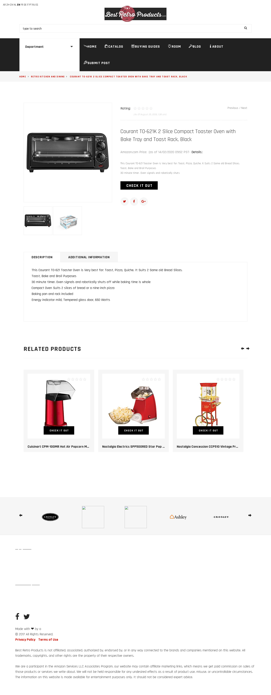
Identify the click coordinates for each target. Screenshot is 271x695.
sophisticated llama (53, 629)
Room (176, 46)
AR (4, 4)
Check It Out (139, 185)
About (217, 46)
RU (33, 4)
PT (30, 4)
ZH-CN (9, 4)
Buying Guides (147, 46)
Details (196, 152)
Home (91, 46)
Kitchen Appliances (67, 566)
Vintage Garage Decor (55, 593)
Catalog (115, 46)
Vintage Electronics (26, 575)
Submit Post (98, 63)
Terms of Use (48, 639)
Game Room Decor (81, 593)
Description (42, 257)
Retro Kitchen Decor (27, 593)
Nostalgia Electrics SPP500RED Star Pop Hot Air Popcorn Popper (150, 446)
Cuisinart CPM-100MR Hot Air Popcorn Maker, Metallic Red (70, 446)
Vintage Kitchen (24, 566)
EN (18, 4)
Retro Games (45, 566)
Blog (197, 46)
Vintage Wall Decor (73, 557)
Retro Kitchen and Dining (48, 76)
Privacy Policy (25, 639)
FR (22, 4)
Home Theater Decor (27, 602)
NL (15, 4)
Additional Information (89, 257)
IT (28, 4)
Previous (233, 108)
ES (37, 4)
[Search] (246, 28)
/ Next (243, 108)
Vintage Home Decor (27, 557)
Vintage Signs (50, 557)
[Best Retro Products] (135, 14)
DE (25, 4)
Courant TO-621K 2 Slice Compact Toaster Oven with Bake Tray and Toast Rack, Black (128, 76)
